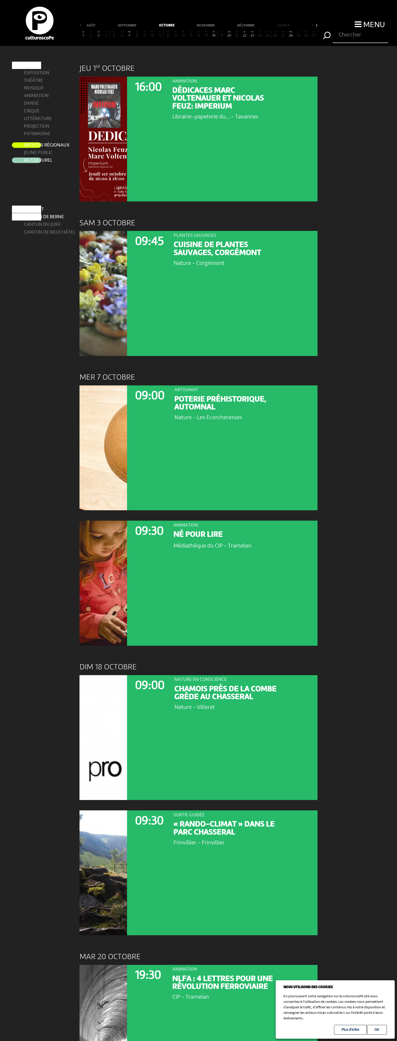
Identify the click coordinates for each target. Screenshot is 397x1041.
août (91, 25)
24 (260, 34)
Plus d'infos (350, 1030)
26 (275, 34)
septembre (127, 25)
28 (291, 34)
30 (306, 34)
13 (175, 34)
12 (167, 34)
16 (198, 34)
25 (267, 34)
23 (252, 34)
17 (206, 34)
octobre (167, 25)
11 (160, 34)
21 (236, 34)
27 (283, 34)
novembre (206, 25)
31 (313, 34)
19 (221, 34)
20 (229, 34)
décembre (246, 25)
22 (245, 34)
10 (152, 34)
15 (191, 34)
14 (183, 34)
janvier (284, 25)
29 (298, 34)
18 (214, 34)
